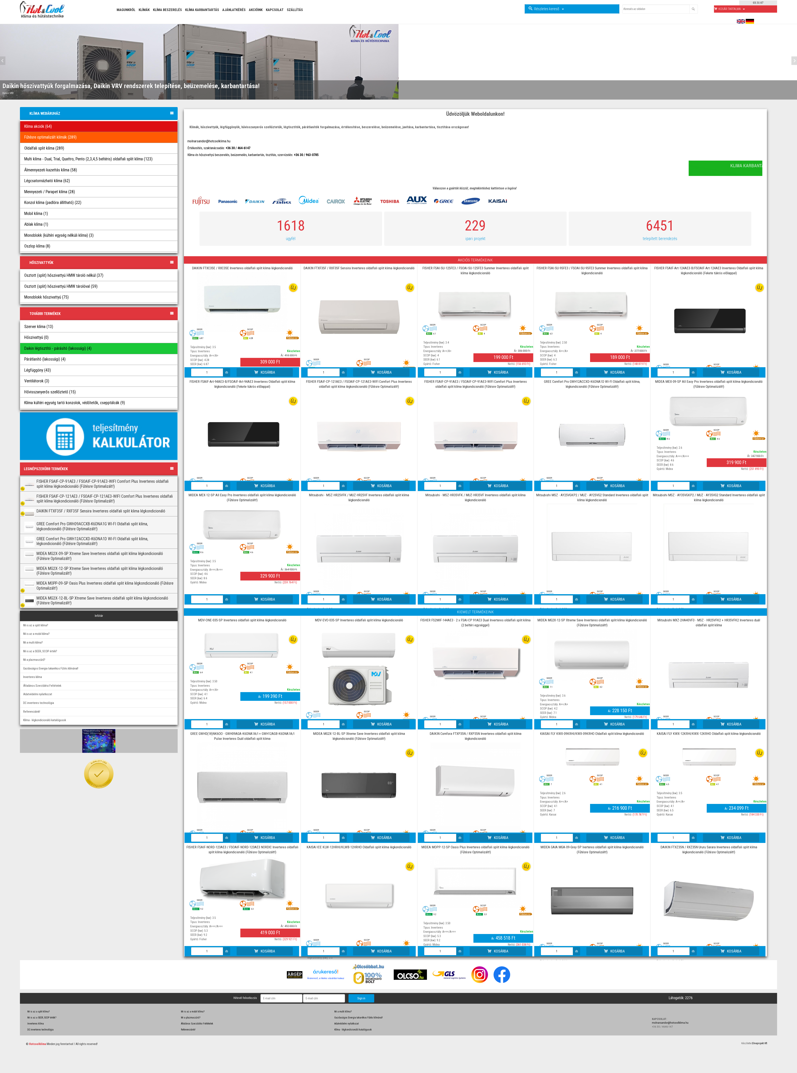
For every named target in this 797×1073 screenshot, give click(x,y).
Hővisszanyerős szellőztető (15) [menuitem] (50, 392)
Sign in (361, 998)
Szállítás (295, 10)
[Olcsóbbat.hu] (369, 977)
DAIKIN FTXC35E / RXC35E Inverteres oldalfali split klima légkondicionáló (242, 268)
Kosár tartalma (730, 9)
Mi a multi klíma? (33, 642)
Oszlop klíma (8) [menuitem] (37, 246)
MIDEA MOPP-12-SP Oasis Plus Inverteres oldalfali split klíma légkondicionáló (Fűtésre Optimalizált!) (475, 849)
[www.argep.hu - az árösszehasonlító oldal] (294, 974)
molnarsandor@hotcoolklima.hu (208, 141)
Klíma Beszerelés (167, 10)
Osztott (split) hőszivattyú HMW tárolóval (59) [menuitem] (61, 286)
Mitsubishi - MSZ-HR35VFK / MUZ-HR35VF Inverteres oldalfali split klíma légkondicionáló (475, 497)
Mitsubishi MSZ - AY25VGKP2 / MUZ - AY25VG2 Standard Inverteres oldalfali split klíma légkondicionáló (592, 497)
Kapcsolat (275, 10)
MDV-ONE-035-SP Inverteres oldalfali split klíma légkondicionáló (242, 620)
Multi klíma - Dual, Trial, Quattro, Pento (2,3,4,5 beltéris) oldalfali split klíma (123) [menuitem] (88, 159)
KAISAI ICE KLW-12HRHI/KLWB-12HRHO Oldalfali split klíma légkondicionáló (359, 847)
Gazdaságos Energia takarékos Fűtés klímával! (50, 668)
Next (793, 60)
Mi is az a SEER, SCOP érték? (40, 651)
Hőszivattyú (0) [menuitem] (36, 337)
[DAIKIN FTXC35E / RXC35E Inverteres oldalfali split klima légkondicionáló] (242, 301)
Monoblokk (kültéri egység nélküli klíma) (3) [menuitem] (59, 235)
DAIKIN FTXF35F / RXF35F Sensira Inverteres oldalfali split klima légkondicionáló (358, 268)
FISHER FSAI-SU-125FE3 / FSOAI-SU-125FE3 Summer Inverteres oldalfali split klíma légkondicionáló (475, 270)
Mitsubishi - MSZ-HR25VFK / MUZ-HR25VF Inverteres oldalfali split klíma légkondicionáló (359, 497)
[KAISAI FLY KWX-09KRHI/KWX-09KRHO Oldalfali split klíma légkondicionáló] (592, 757)
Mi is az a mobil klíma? (36, 634)
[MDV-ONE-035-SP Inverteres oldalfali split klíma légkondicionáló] (242, 644)
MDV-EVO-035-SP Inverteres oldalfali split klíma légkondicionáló (359, 620)
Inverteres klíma (32, 677)
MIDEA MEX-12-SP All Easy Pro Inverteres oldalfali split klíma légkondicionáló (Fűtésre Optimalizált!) (242, 497)
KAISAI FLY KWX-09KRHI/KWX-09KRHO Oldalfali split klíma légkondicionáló (592, 734)
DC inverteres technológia (38, 703)
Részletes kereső (547, 9)
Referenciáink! (31, 711)
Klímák (144, 10)
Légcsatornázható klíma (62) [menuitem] (47, 180)
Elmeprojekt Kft (759, 1043)
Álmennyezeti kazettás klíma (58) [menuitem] (50, 170)
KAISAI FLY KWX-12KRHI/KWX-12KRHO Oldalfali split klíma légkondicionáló (709, 734)
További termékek (45, 313)
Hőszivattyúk (41, 262)
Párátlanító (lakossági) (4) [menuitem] (45, 359)
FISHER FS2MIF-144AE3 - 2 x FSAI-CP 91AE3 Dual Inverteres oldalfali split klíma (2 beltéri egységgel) (475, 622)
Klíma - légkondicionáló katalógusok (44, 720)
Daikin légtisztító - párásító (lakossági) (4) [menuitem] (58, 348)
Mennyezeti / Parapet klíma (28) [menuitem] (49, 191)
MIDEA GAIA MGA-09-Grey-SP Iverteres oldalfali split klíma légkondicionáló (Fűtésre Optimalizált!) (592, 849)
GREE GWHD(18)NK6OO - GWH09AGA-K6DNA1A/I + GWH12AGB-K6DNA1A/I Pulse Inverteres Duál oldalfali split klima (242, 736)
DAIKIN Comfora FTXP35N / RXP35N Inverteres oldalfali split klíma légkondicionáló (475, 736)
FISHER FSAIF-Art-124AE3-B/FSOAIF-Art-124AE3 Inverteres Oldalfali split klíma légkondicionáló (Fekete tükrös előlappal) (708, 270)
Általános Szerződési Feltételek (42, 686)
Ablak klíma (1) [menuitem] (36, 224)
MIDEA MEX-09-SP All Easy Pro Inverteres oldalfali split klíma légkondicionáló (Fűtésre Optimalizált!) (709, 384)
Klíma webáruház (44, 113)
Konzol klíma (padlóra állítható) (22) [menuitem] (52, 202)
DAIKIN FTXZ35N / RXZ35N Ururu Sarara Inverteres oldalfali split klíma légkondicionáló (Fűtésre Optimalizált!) (708, 849)
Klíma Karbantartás (202, 10)
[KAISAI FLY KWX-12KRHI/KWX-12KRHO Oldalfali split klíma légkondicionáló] (709, 757)
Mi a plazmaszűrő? (34, 660)
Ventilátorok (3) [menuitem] (36, 381)
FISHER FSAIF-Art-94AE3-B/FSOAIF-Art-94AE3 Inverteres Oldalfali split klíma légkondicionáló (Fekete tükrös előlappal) (242, 384)
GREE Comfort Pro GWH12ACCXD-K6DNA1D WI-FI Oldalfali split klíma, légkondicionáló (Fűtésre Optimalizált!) (592, 384)
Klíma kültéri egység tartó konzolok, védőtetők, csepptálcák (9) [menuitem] (74, 402)
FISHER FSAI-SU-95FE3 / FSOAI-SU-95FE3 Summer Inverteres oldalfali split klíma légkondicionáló (592, 270)
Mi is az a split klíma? (35, 625)
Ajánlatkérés (234, 10)
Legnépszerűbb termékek (46, 469)
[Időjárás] (98, 740)
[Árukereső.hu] (325, 973)
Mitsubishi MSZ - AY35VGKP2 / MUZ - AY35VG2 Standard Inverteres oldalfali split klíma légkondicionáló (709, 497)
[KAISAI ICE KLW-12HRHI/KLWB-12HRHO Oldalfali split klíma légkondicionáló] (359, 896)
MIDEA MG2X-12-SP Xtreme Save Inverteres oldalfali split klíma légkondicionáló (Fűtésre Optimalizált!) (592, 622)
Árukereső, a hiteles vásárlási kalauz (325, 978)
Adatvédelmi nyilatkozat (37, 694)
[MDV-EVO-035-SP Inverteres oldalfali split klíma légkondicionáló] (359, 668)
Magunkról (126, 10)
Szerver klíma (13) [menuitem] (38, 326)
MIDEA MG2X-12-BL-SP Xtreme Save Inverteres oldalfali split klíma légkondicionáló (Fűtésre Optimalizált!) (359, 736)
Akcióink (256, 10)
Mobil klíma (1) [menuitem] (36, 213)
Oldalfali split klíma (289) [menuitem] (44, 148)
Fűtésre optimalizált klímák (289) (50, 137)
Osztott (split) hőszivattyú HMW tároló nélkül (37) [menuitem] (63, 275)
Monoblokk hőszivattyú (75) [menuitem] (46, 297)
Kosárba (267, 372)
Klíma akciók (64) (38, 126)
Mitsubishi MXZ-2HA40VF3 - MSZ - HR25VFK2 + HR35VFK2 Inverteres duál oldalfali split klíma (708, 622)
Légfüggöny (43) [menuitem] (37, 370)
